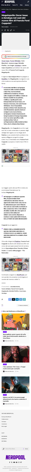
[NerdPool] (9, 1)
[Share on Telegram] (20, 299)
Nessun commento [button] (23, 305)
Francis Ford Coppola (17, 289)
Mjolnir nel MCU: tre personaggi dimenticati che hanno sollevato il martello (14, 399)
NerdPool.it (20, 275)
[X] (12, 462)
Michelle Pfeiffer (14, 291)
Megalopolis (5, 291)
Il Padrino (17, 241)
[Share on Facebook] (5, 30)
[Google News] (16, 462)
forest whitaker (6, 289)
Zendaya (4, 293)
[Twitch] (21, 462)
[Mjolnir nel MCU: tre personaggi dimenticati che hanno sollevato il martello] (15, 384)
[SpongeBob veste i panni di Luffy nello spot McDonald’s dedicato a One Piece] (15, 321)
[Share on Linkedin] (17, 299)
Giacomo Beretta (9, 340)
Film (3, 11)
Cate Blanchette (15, 286)
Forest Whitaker (15, 61)
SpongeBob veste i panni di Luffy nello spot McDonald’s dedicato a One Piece (14, 336)
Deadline (5, 79)
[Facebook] (9, 462)
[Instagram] (19, 462)
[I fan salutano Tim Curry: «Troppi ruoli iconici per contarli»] (15, 354)
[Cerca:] (13, 449)
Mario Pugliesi (5, 26)
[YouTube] (14, 462)
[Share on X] (8, 30)
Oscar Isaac (5, 61)
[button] (3, 1)
